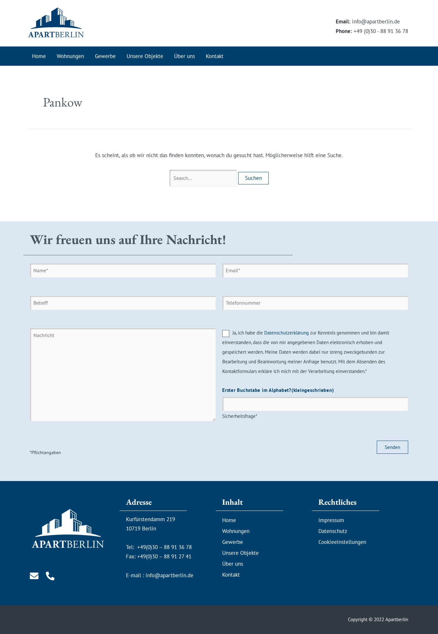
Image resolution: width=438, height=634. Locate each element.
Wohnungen (70, 56)
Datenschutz (332, 531)
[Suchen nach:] (203, 178)
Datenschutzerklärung (286, 333)
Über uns (184, 56)
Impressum (331, 520)
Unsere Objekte (145, 56)
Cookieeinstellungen (342, 541)
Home (39, 56)
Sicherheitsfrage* (278, 403)
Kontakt (214, 56)
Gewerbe (105, 56)
